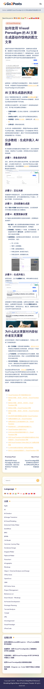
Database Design (10, 548)
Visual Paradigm (9, 624)
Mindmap (7, 567)
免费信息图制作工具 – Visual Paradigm (20, 418)
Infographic (8, 563)
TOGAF (6, 613)
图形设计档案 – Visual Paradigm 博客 (19, 408)
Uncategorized (9, 621)
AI (5, 509)
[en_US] (16, 18)
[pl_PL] (29, 18)
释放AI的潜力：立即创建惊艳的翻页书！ (20, 426)
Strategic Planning (10, 605)
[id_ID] (25, 18)
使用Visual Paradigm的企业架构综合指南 (18, 662)
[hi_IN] (23, 18)
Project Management (11, 590)
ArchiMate (7, 529)
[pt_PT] (32, 18)
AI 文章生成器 (32, 97)
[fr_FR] (21, 18)
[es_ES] (19, 18)
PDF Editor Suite (9, 586)
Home (4, 10)
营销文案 (23, 369)
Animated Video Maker (11, 525)
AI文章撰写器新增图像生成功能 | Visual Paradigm (23, 416)
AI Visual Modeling (13, 23)
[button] (37, 480)
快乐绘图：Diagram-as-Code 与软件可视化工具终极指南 (22, 668)
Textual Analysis (9, 609)
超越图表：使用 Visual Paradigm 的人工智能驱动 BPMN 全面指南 (20, 650)
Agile (6, 506)
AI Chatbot (8, 513)
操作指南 (21, 119)
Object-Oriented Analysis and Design (16, 571)
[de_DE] (14, 18)
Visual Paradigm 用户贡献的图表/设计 (19, 395)
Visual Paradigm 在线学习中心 (17, 429)
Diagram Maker (9, 552)
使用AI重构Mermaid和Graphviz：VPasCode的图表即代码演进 (21, 643)
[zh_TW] (38, 18)
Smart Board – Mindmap (12, 598)
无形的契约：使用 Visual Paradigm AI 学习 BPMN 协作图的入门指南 (21, 656)
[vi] (36, 18)
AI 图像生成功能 (32, 85)
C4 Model (7, 540)
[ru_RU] (34, 18)
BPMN (6, 536)
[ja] (27, 18)
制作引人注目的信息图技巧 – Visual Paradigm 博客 (23, 450)
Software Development (12, 602)
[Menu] (40, 3)
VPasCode (7, 628)
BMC (5, 533)
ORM (5, 582)
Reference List (9, 594)
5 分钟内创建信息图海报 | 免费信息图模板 (20, 447)
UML (5, 617)
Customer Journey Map (11, 544)
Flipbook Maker (9, 555)
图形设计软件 (35, 346)
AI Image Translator (10, 517)
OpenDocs (7, 578)
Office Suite (8, 575)
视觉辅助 (26, 166)
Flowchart (7, 559)
